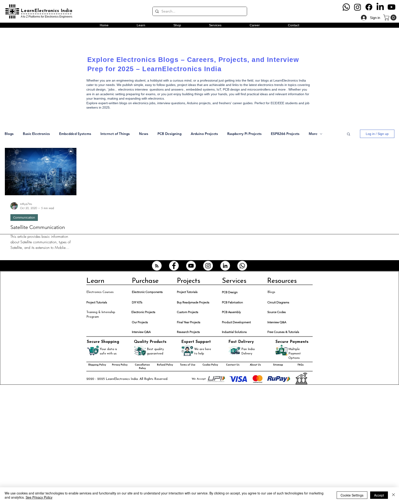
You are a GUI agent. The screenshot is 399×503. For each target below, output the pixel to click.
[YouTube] (191, 266)
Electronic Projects (143, 312)
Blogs (9, 134)
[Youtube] (391, 7)
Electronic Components (147, 292)
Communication (24, 217)
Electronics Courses (100, 292)
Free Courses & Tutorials (283, 332)
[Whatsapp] (346, 7)
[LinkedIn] (380, 7)
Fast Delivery (241, 342)
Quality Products (150, 342)
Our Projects (140, 322)
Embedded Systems (75, 134)
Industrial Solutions (234, 332)
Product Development (236, 322)
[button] (390, 18)
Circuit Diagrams (278, 302)
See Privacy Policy (39, 497)
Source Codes (276, 312)
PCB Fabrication (232, 302)
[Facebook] (368, 7)
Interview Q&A (276, 322)
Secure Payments (291, 342)
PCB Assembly (231, 312)
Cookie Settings (352, 495)
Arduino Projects (204, 134)
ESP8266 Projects (285, 134)
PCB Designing (169, 134)
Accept (379, 495)
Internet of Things (115, 134)
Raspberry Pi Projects (244, 134)
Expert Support (196, 342)
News (143, 134)
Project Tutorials (187, 292)
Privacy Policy (119, 365)
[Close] (393, 495)
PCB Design (230, 292)
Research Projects (188, 332)
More (313, 134)
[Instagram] (357, 7)
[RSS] (157, 266)
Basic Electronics (36, 134)
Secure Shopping (103, 342)
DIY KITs (137, 302)
